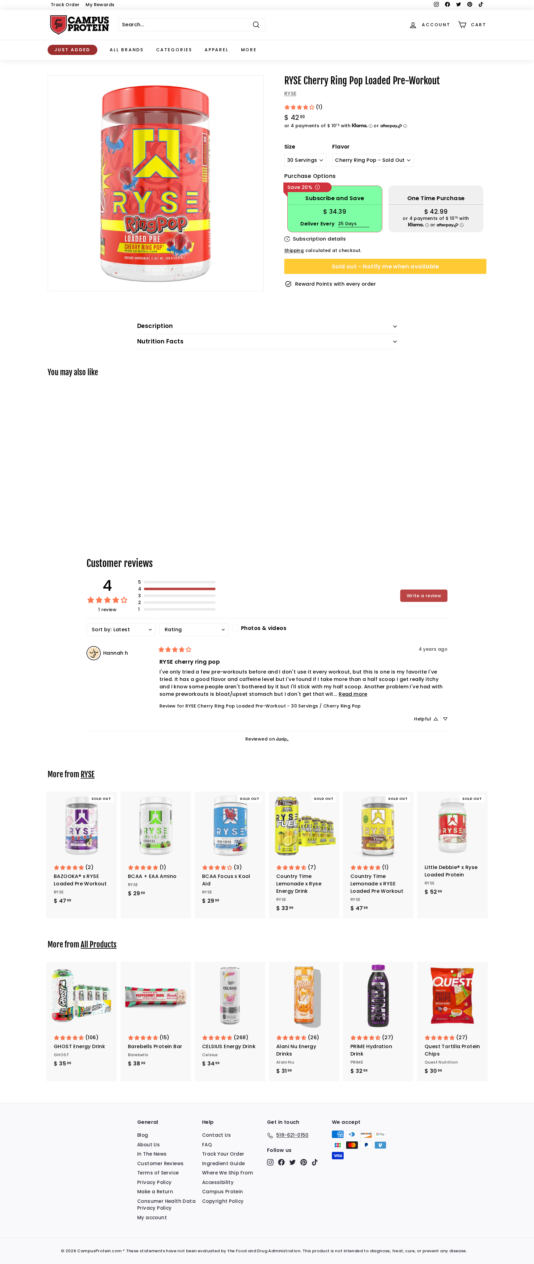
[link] (303, 107)
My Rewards (100, 5)
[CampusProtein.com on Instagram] (270, 1162)
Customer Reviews (160, 1163)
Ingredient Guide (223, 1163)
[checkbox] (267, 628)
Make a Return (155, 1191)
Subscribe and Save (334, 198)
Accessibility (218, 1182)
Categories (174, 50)
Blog (142, 1135)
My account (152, 1217)
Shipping (294, 251)
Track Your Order (223, 1154)
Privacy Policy (154, 1182)
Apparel (217, 50)
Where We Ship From (227, 1173)
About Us (148, 1144)
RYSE (290, 93)
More (249, 50)
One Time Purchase (436, 198)
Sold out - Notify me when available (385, 266)
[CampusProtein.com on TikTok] (315, 1162)
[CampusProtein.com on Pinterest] (303, 1162)
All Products (99, 944)
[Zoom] (155, 183)
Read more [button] (353, 694)
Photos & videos (263, 628)
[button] (176, 582)
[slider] (155, 183)
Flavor (341, 146)
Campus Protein (222, 1191)
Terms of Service (158, 1173)
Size (289, 146)
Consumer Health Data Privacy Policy (166, 1205)
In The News (152, 1154)
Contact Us (216, 1135)
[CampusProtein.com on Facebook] (281, 1162)
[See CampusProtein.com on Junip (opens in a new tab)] (282, 738)
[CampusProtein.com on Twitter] (292, 1162)
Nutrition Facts (160, 341)
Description (155, 326)
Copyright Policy (223, 1201)
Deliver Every (317, 224)
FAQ (207, 1144)
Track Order (65, 5)
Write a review (424, 596)
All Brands (127, 50)
